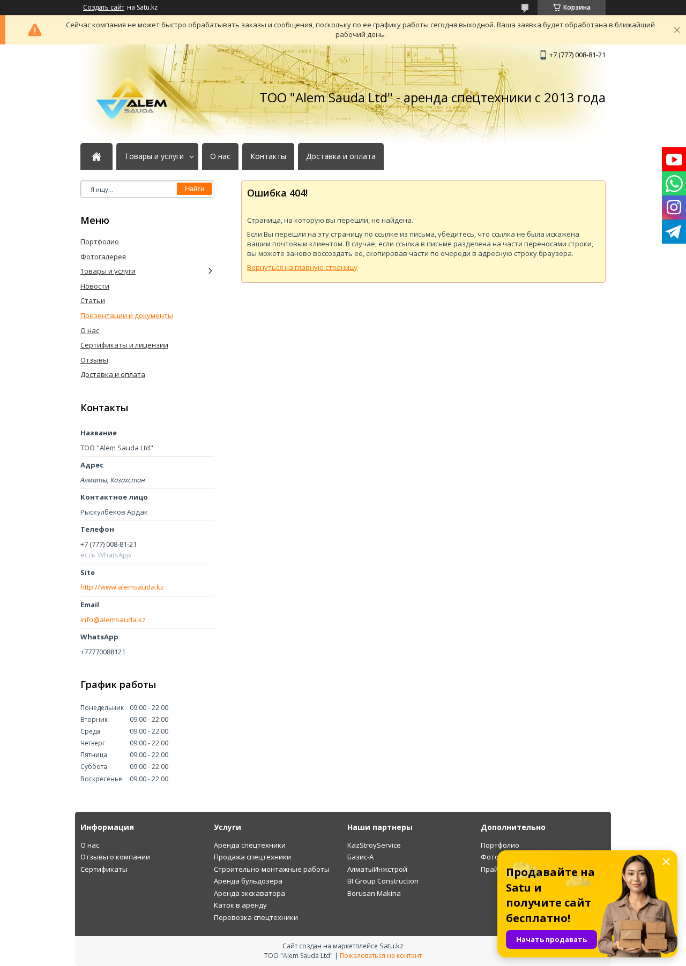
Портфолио (99, 241)
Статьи (92, 300)
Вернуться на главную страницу (302, 267)
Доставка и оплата (341, 156)
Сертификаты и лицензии (124, 345)
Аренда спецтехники (250, 845)
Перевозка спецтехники (256, 917)
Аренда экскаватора (249, 893)
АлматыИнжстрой (377, 869)
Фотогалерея (103, 256)
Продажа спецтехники (252, 857)
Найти (194, 189)
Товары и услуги (154, 156)
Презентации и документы (126, 315)
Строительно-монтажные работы (272, 869)
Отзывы (94, 360)
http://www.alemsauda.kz (122, 587)
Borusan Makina (374, 893)
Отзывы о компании (115, 857)
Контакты (268, 156)
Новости (94, 286)
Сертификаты (104, 869)
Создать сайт (103, 7)
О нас (220, 156)
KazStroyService (374, 845)
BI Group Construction (383, 881)
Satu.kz (391, 945)
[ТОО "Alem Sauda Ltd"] (134, 97)
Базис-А (360, 857)
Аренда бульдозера (248, 881)
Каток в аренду (240, 905)
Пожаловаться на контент (381, 955)
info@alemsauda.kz (113, 619)
